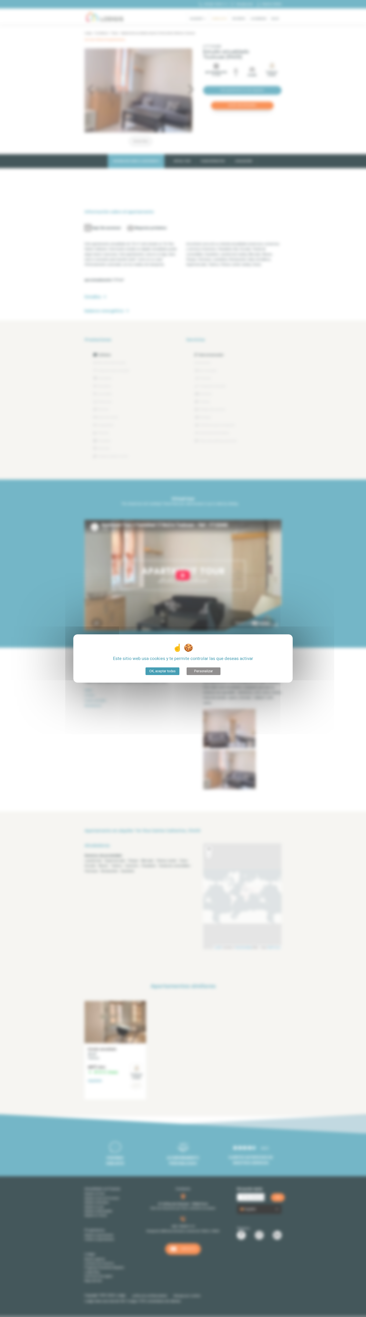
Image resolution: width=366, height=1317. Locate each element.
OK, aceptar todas (162, 671)
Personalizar (203, 671)
